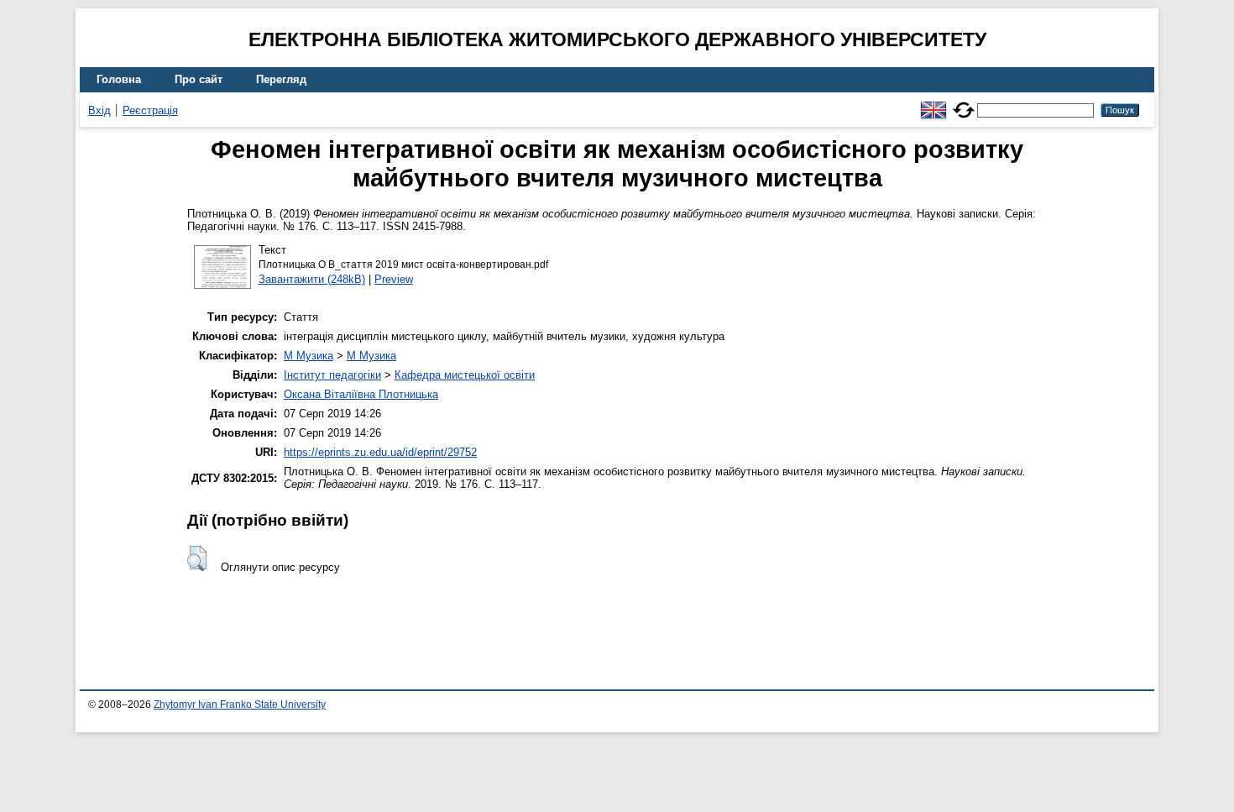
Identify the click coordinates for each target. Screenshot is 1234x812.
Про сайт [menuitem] (198, 79)
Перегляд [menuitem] (281, 79)
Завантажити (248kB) (312, 279)
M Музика (308, 355)
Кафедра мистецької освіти (465, 375)
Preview (393, 279)
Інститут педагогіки (332, 375)
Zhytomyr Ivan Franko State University (240, 704)
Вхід (99, 110)
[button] (197, 558)
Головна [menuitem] (119, 79)
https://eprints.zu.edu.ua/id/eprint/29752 (380, 452)
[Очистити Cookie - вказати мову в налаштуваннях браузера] (963, 103)
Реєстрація (150, 110)
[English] (933, 103)
